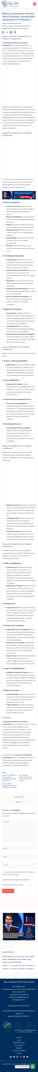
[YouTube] (27, 1057)
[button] (34, 3)
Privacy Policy (19, 1045)
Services (19, 1037)
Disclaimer (19, 1048)
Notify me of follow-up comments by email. (16, 880)
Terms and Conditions (19, 1050)
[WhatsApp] (20, 1057)
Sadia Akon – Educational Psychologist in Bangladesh (18, 968)
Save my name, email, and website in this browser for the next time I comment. (18, 873)
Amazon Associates (19, 1042)
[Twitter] (7, 32)
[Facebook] (3, 32)
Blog (19, 1040)
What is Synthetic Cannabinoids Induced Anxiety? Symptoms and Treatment (25, 778)
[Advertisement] (19, 86)
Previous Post (19, 797)
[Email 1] (17, 1057)
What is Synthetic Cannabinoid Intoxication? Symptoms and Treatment (9, 786)
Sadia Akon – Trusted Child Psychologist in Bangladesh (18, 965)
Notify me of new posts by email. (13, 885)
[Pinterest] (11, 32)
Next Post (19, 802)
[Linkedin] (15, 32)
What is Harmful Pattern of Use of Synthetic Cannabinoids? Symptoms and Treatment (9, 778)
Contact (19, 1053)
